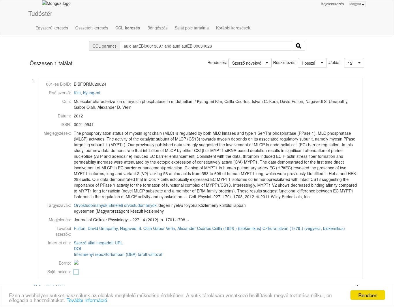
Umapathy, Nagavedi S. (120, 228)
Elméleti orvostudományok (132, 205)
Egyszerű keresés (51, 28)
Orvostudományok (90, 205)
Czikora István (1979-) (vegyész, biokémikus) (303, 228)
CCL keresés (127, 28)
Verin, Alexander (181, 228)
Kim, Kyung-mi (87, 93)
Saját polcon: (59, 271)
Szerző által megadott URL (98, 243)
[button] (354, 63)
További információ (87, 300)
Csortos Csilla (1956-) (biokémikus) (229, 228)
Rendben (367, 295)
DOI (77, 248)
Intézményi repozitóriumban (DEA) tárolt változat (118, 254)
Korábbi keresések (233, 28)
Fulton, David (86, 228)
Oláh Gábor (154, 228)
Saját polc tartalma (192, 28)
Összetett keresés (91, 28)
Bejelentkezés (332, 4)
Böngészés (157, 28)
